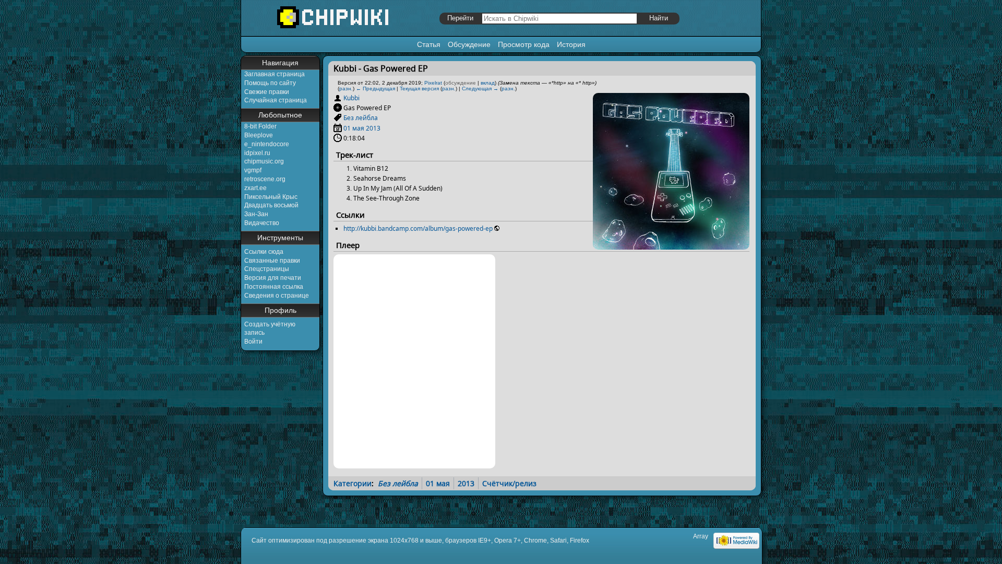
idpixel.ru (257, 153)
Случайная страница (275, 100)
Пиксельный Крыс (270, 197)
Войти (253, 341)
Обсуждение (469, 44)
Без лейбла (360, 117)
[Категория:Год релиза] (337, 128)
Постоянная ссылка (273, 286)
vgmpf (252, 170)
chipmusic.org (264, 161)
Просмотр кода (524, 44)
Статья (428, 44)
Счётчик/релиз (509, 483)
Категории (352, 483)
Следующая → (480, 88)
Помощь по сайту (270, 83)
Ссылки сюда (263, 251)
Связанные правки (272, 260)
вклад (488, 83)
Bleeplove (258, 135)
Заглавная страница (274, 74)
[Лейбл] (337, 117)
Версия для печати (272, 277)
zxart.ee (255, 188)
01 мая (353, 128)
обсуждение (460, 83)
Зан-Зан (256, 214)
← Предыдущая (375, 88)
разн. (346, 88)
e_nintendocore (266, 144)
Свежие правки (266, 92)
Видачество (261, 223)
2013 (373, 128)
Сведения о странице (276, 295)
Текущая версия (419, 88)
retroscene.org (264, 179)
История (571, 44)
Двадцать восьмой (271, 205)
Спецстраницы (266, 269)
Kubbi (351, 97)
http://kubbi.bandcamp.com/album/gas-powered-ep (418, 228)
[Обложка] (671, 245)
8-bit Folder (260, 126)
